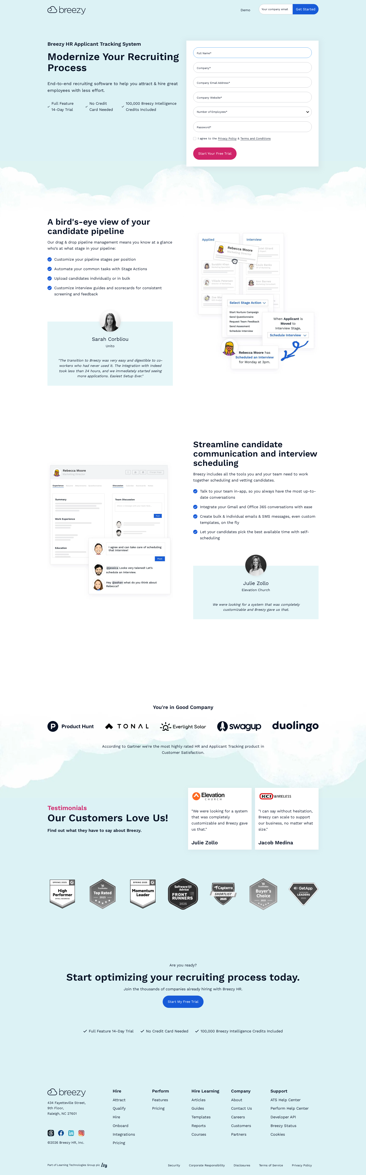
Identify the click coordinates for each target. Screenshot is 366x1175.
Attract (119, 1100)
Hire (116, 1117)
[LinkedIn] (71, 1133)
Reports (198, 1125)
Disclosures (242, 1165)
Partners (238, 1134)
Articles (198, 1100)
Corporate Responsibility (207, 1165)
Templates (201, 1117)
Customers (241, 1125)
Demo (245, 10)
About (236, 1100)
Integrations (124, 1134)
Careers (238, 1117)
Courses (198, 1134)
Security (174, 1165)
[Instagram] (81, 1133)
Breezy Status (283, 1125)
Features (160, 1100)
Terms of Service (271, 1165)
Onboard (120, 1125)
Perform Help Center (289, 1108)
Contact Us (241, 1108)
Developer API (283, 1117)
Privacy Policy (227, 138)
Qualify (119, 1108)
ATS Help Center (285, 1100)
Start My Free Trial (183, 1002)
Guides (197, 1108)
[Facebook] (61, 1133)
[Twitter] (50, 1133)
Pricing (119, 1143)
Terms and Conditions (255, 138)
